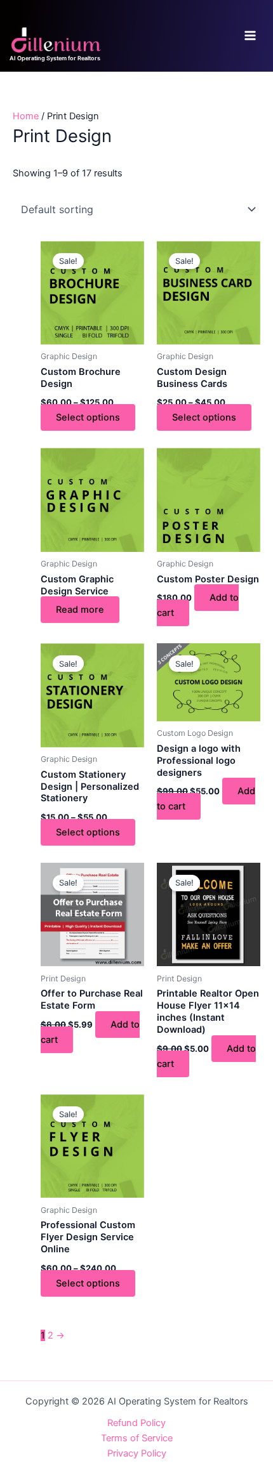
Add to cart (198, 605)
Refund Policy (136, 1423)
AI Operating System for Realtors (55, 58)
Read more (80, 609)
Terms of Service (137, 1438)
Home (26, 116)
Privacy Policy (136, 1453)
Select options (88, 417)
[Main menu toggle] (250, 35)
